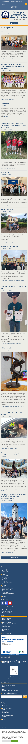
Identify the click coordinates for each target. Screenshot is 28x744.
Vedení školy (5, 727)
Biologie (6, 343)
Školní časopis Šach (6, 590)
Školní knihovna (5, 584)
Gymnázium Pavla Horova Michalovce (10, 690)
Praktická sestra (11, 99)
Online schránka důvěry (7, 611)
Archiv (2, 58)
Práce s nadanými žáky (7, 612)
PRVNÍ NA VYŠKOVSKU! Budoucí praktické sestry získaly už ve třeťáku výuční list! (12, 66)
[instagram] (12, 7)
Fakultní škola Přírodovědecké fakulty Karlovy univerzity (14, 661)
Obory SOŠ (4, 578)
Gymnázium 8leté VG (19, 280)
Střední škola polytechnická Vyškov (9, 693)
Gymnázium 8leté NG (19, 58)
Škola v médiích (5, 592)
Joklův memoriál (6, 348)
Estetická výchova (11, 58)
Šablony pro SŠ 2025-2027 (7, 625)
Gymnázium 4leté (11, 280)
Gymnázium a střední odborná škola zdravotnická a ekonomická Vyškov (18, 14)
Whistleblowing (5, 712)
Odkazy (3, 4)
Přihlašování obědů (8, 582)
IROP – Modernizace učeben (8, 621)
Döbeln (5, 280)
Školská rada (5, 586)
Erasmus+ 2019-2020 (6, 619)
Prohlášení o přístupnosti (7, 715)
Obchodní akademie (12, 205)
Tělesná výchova (4, 408)
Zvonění (4, 596)
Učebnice (4, 574)
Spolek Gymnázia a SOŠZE (7, 588)
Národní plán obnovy (6, 622)
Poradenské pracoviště (7, 609)
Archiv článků (5, 718)
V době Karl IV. (5, 31)
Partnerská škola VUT (6, 664)
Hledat (24, 696)
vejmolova (10, 33)
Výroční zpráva (5, 570)
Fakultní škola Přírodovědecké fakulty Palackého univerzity (14, 662)
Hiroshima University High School (9, 685)
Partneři (4, 595)
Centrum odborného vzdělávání (9, 623)
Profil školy (4, 568)
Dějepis (5, 58)
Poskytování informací (7, 708)
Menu (15, 23)
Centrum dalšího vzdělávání (8, 593)
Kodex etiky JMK (5, 713)
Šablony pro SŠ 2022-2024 (7, 626)
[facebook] (14, 7)
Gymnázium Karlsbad (6, 688)
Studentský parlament (6, 589)
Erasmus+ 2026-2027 (6, 618)
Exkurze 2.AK (5, 172)
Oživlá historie (5, 632)
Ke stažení (4, 705)
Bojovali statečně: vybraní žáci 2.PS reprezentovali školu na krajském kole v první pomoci (13, 125)
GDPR (3, 709)
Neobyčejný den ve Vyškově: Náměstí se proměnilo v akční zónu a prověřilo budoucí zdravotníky (13, 496)
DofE (5, 118)
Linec (3, 689)
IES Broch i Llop (5, 692)
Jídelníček (5, 581)
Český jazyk (6, 242)
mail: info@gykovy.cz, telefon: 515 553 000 (12, 1)
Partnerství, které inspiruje (9, 246)
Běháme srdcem (5, 629)
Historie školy (5, 571)
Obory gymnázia (5, 577)
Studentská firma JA (6, 633)
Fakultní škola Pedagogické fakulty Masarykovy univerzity (14, 660)
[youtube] (16, 7)
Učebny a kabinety (6, 575)
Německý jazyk (4, 282)
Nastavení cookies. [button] (6, 741)
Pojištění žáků (5, 711)
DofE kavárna (5, 103)
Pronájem (4, 707)
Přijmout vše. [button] (14, 741)
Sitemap (4, 716)
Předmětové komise (6, 573)
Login (3, 719)
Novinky (2, 60)
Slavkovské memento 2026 (9, 209)
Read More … (6, 116)
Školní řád (4, 585)
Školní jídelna (5, 579)
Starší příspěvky (14, 557)
